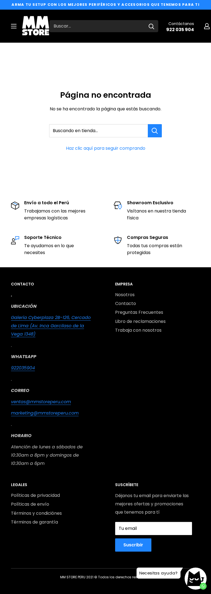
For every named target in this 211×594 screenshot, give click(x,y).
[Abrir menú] (13, 26)
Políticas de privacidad (35, 495)
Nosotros (125, 294)
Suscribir (133, 545)
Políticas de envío (30, 504)
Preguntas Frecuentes (139, 312)
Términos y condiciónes (36, 513)
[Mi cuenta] (207, 26)
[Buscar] (151, 26)
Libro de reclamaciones (140, 321)
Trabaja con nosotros (138, 330)
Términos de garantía (34, 522)
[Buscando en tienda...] (155, 130)
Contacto (125, 303)
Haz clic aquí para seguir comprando (105, 148)
